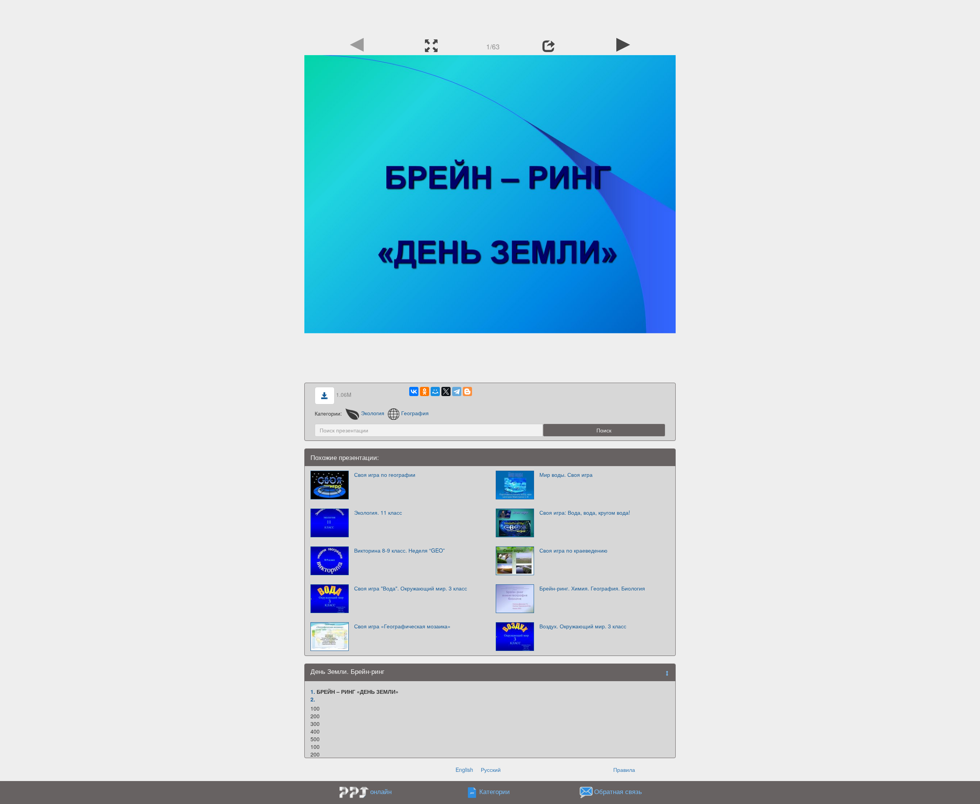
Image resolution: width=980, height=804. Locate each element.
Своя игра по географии (384, 474)
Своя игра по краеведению (573, 550)
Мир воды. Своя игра (566, 474)
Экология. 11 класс (378, 512)
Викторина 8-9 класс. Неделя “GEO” (399, 550)
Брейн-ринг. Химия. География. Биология (592, 588)
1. (312, 691)
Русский (491, 769)
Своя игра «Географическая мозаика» (402, 626)
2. (312, 699)
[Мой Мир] (435, 391)
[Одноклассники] (424, 391)
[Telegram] (456, 391)
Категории (494, 791)
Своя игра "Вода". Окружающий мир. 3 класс (410, 588)
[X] (446, 391)
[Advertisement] (490, 17)
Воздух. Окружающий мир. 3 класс (582, 626)
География (415, 413)
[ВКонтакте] (413, 391)
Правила (624, 769)
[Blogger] (467, 391)
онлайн (381, 791)
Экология (372, 413)
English (464, 769)
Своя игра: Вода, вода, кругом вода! (584, 512)
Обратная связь (618, 791)
